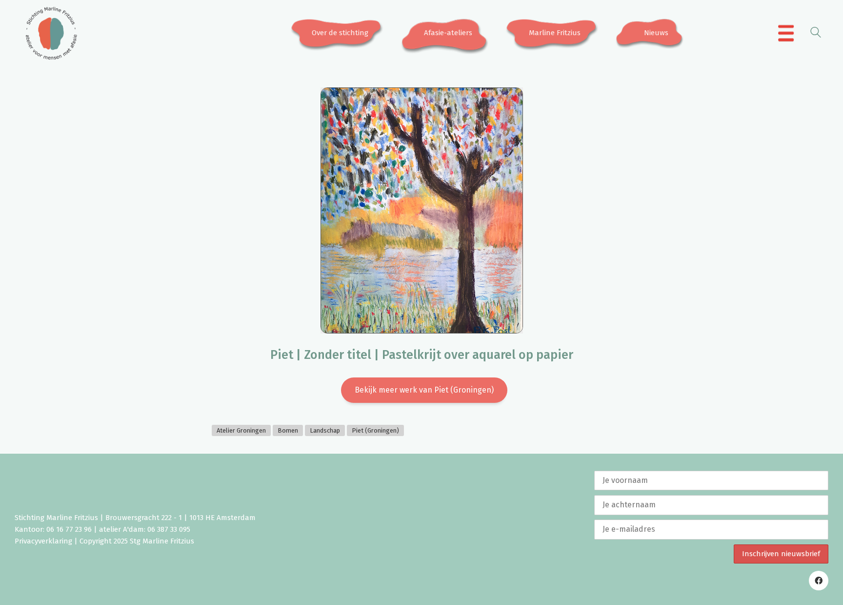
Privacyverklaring (43, 541)
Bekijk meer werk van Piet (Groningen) (424, 390)
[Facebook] (818, 580)
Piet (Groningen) (375, 430)
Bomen (288, 430)
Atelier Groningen (241, 430)
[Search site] (815, 34)
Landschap (325, 430)
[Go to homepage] (51, 33)
